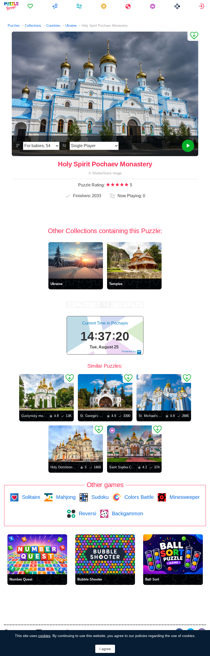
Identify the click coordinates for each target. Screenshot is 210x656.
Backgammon (126, 513)
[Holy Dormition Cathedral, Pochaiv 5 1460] (75, 443)
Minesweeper (184, 497)
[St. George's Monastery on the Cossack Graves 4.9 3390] (105, 392)
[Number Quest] (37, 554)
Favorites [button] (31, 6)
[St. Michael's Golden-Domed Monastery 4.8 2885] (163, 392)
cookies (44, 636)
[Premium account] (153, 6)
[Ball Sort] (173, 554)
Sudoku (99, 497)
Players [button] (79, 6)
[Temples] (134, 260)
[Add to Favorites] (192, 36)
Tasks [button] (104, 6)
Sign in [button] (202, 6)
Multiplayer (55, 6)
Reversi (86, 513)
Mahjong (65, 497)
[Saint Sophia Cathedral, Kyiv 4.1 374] (134, 443)
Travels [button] (128, 6)
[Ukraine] (75, 260)
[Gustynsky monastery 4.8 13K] (46, 392)
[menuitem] (31, 6)
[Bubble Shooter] (105, 554)
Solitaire (30, 497)
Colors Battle (138, 497)
